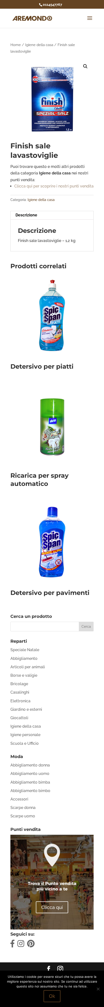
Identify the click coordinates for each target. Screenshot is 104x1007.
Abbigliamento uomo (29, 773)
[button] (85, 66)
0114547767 (52, 5)
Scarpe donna (23, 807)
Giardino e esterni (26, 709)
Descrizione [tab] (26, 215)
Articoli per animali (27, 667)
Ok (52, 996)
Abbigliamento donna (30, 765)
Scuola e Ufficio (24, 743)
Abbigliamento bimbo (30, 790)
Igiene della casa (39, 45)
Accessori (19, 799)
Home (15, 45)
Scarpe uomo (22, 816)
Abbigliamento (23, 658)
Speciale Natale (24, 650)
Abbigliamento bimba (30, 782)
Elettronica (20, 701)
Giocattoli (19, 718)
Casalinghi (19, 692)
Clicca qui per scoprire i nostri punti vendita (54, 186)
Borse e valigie (23, 675)
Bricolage (19, 684)
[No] (98, 988)
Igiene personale (25, 734)
